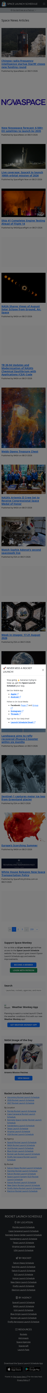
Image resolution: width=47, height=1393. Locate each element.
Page (23, 705)
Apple (14, 694)
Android (15, 697)
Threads (15, 714)
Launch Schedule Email (22, 722)
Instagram (16, 711)
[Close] (43, 670)
